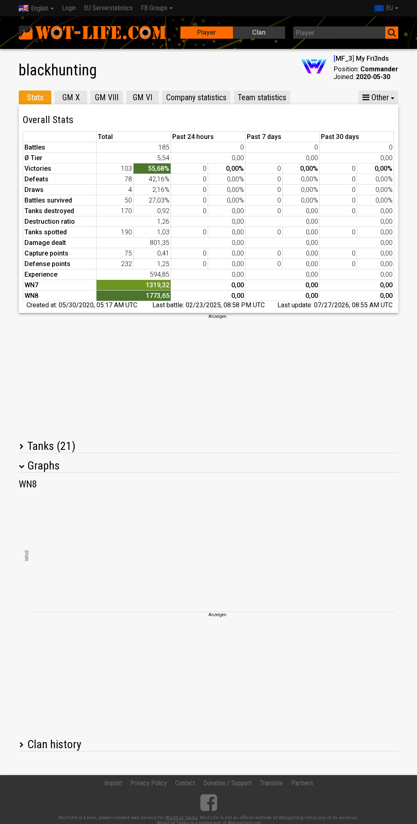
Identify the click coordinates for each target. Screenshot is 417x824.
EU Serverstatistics (108, 8)
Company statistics (196, 97)
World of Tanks (181, 817)
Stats (35, 97)
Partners (302, 783)
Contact (185, 783)
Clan (259, 32)
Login (69, 8)
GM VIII (107, 97)
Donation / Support (227, 783)
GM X (71, 97)
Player (206, 32)
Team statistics (262, 97)
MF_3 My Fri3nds (361, 58)
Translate (271, 783)
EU (389, 8)
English (39, 8)
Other (379, 97)
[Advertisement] (208, 376)
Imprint (113, 783)
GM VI (142, 97)
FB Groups (154, 8)
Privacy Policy (148, 783)
